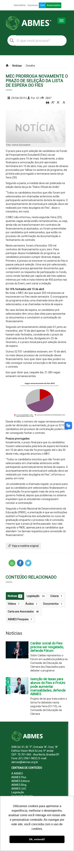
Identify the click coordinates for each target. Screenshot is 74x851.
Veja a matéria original (25, 545)
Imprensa (33, 5)
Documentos (52, 603)
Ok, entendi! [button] (37, 839)
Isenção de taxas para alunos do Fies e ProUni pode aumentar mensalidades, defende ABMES (48, 686)
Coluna (56, 595)
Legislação (35, 595)
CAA (42, 5)
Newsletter (20, 5)
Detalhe (30, 65)
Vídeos (14, 603)
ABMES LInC (18, 788)
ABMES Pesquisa (20, 619)
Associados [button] (53, 5)
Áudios (31, 603)
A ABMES (17, 773)
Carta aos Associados (23, 611)
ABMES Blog (18, 784)
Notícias (17, 65)
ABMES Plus (18, 777)
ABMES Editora (20, 781)
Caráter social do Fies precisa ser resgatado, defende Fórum (47, 647)
